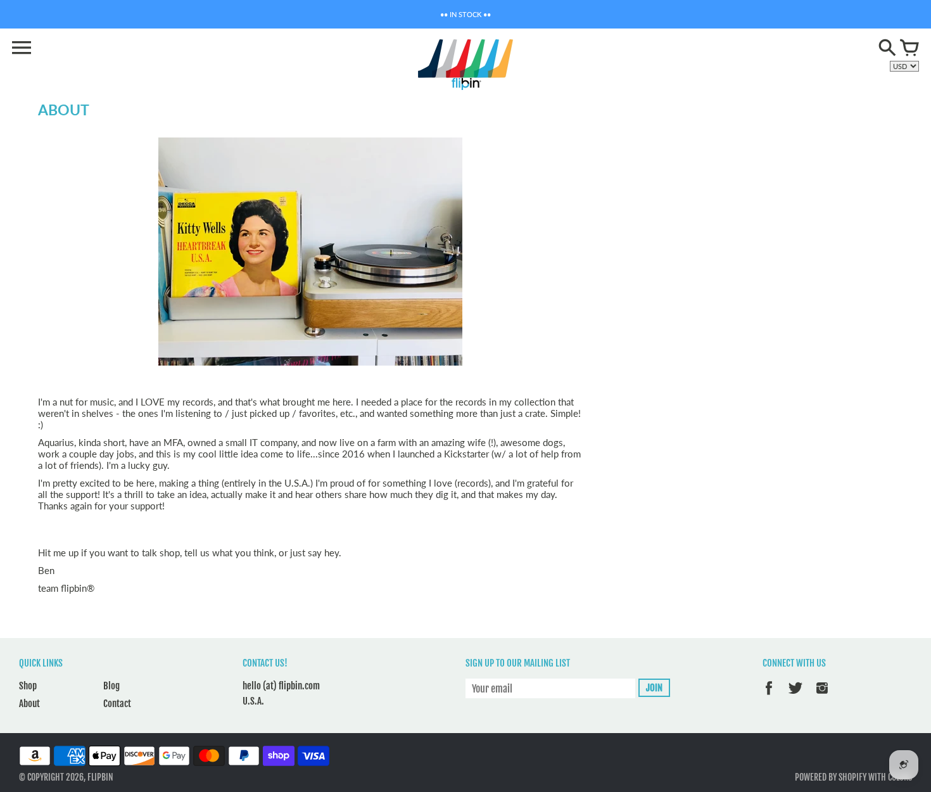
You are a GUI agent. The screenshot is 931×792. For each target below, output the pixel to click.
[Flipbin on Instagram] (822, 697)
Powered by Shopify (830, 777)
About (29, 704)
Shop (28, 686)
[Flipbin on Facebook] (769, 697)
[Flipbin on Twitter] (795, 697)
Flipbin (100, 777)
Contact (117, 704)
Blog (111, 686)
